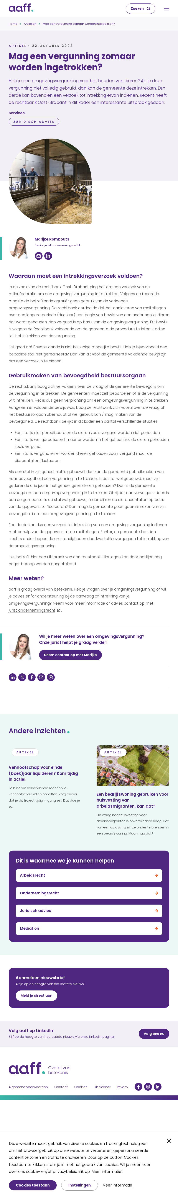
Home (13, 24)
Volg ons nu (154, 1033)
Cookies (80, 1087)
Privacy (122, 1087)
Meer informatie (117, 1185)
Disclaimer (102, 1087)
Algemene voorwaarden (28, 1087)
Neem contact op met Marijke (70, 654)
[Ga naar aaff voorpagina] (21, 9)
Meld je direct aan (36, 995)
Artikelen (30, 24)
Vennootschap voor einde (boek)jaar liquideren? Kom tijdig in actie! (43, 773)
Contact (61, 1087)
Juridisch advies (34, 121)
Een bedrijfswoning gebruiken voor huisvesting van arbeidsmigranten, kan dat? (132, 800)
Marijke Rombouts (52, 239)
